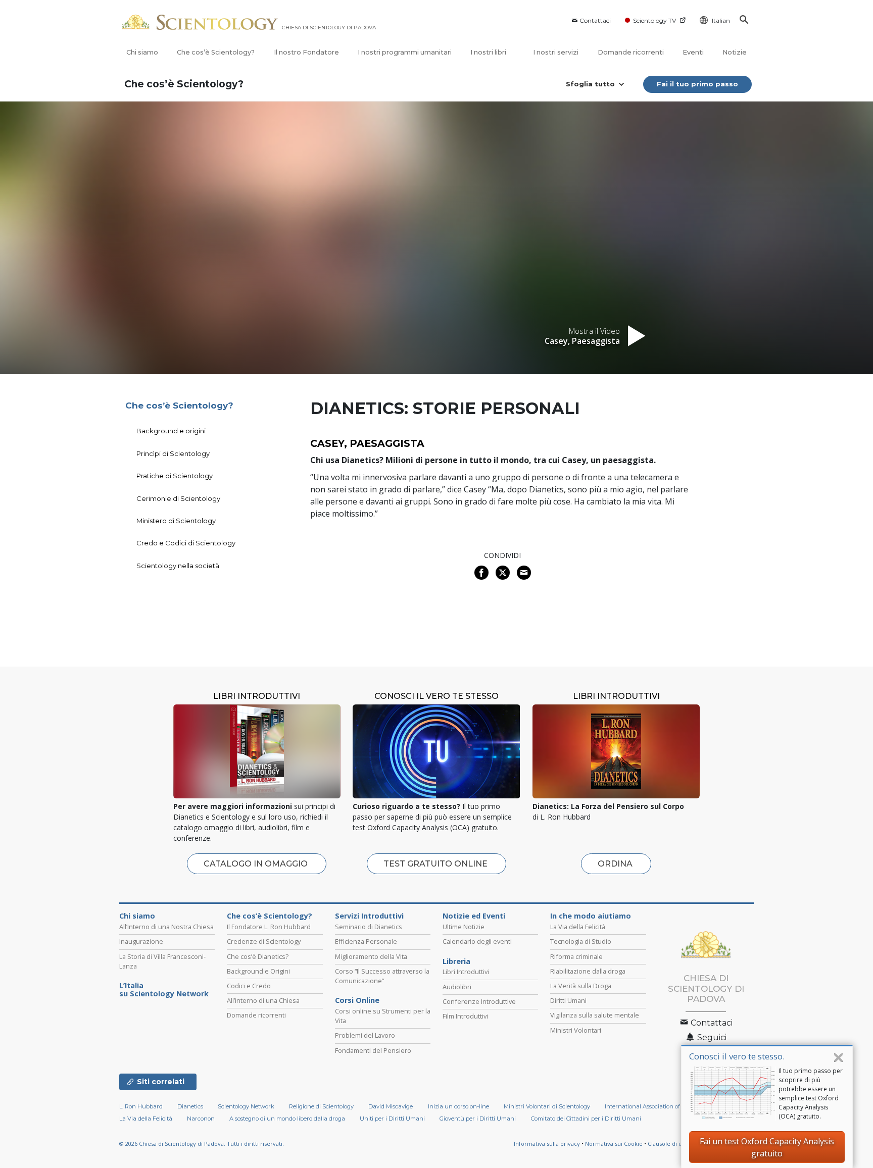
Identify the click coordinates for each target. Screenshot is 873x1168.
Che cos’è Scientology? (216, 52)
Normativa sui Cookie (614, 1143)
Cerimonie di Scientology (178, 498)
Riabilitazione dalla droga (587, 971)
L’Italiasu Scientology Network (164, 990)
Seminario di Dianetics (368, 926)
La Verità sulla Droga (580, 985)
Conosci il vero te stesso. (737, 1056)
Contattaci (595, 20)
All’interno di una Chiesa (263, 1000)
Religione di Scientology (321, 1106)
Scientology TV (654, 20)
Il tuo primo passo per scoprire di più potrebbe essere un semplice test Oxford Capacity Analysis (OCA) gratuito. (811, 1094)
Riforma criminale (576, 956)
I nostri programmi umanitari (405, 52)
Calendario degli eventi (477, 941)
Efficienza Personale (366, 941)
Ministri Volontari (575, 1030)
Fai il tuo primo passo (697, 84)
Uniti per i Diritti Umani (392, 1118)
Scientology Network (246, 1106)
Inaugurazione (141, 941)
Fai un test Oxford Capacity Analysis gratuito (767, 1147)
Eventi (693, 52)
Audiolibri (457, 986)
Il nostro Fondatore (306, 52)
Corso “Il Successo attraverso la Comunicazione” (382, 976)
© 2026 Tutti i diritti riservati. (201, 1143)
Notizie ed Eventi (474, 916)
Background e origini (171, 431)
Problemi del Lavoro (365, 1035)
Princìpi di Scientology (173, 453)
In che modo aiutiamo (590, 916)
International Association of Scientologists (661, 1106)
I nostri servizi (555, 52)
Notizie (734, 52)
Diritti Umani (568, 1000)
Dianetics (190, 1106)
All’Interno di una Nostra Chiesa (166, 926)
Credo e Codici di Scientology (185, 543)
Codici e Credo (249, 985)
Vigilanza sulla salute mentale (594, 1015)
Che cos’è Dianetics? (257, 956)
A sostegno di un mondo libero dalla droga (287, 1118)
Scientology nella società (177, 566)
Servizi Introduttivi (369, 916)
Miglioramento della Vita (371, 956)
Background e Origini (258, 971)
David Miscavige (390, 1106)
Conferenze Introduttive (479, 1001)
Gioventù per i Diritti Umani (478, 1118)
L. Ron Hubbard (141, 1106)
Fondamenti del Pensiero (373, 1050)
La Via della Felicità (577, 926)
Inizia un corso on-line (458, 1106)
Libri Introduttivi (466, 971)
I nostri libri (489, 52)
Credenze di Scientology (264, 941)
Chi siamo (142, 52)
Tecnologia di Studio (580, 941)
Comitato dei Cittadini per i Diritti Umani (586, 1118)
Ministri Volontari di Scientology (547, 1106)
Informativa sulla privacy (547, 1143)
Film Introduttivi (465, 1016)
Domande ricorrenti (631, 52)
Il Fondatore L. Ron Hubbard (269, 926)
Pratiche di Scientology (174, 476)
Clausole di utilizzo (673, 1143)
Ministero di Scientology (176, 521)
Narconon (201, 1118)
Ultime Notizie (463, 926)
